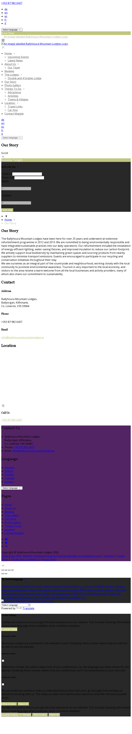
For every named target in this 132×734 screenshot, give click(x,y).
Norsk (22, 593)
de (6, 9)
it (5, 23)
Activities (13, 96)
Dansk (56, 586)
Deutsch (9, 467)
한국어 (83, 593)
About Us (10, 64)
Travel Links (15, 106)
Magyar (89, 590)
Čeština (74, 590)
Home (8, 53)
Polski (104, 593)
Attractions (14, 92)
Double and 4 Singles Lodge (24, 78)
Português (93, 593)
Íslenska (13, 593)
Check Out (7, 177)
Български (50, 590)
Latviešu (120, 586)
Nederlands (34, 593)
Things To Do (13, 89)
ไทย (53, 593)
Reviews (9, 71)
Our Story (10, 82)
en (6, 12)
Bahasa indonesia (115, 590)
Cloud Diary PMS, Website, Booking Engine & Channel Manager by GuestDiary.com (51, 556)
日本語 (74, 593)
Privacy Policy (49, 559)
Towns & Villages (18, 99)
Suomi (90, 586)
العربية (82, 586)
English (9, 471)
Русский (6, 597)
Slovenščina (59, 597)
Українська (63, 593)
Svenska (27, 597)
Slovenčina (73, 597)
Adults (5, 181)
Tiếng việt (115, 593)
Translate (28, 608)
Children (6, 195)
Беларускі (63, 590)
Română (17, 597)
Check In (6, 174)
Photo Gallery (13, 85)
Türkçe (46, 593)
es (6, 16)
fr (6, 20)
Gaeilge (99, 586)
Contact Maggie (14, 113)
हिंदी (82, 590)
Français (9, 478)
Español (9, 474)
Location (10, 103)
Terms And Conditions (24, 559)
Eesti (75, 586)
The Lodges (12, 74)
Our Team (14, 67)
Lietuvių (109, 586)
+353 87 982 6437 (11, 3)
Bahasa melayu (27, 590)
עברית (4, 593)
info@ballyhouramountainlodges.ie (22, 337)
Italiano (9, 481)
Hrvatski (99, 590)
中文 (82, 597)
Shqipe (47, 597)
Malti (40, 590)
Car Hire (13, 110)
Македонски (9, 590)
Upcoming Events (18, 57)
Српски (37, 597)
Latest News (15, 60)
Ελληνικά (66, 586)
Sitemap (109, 556)
